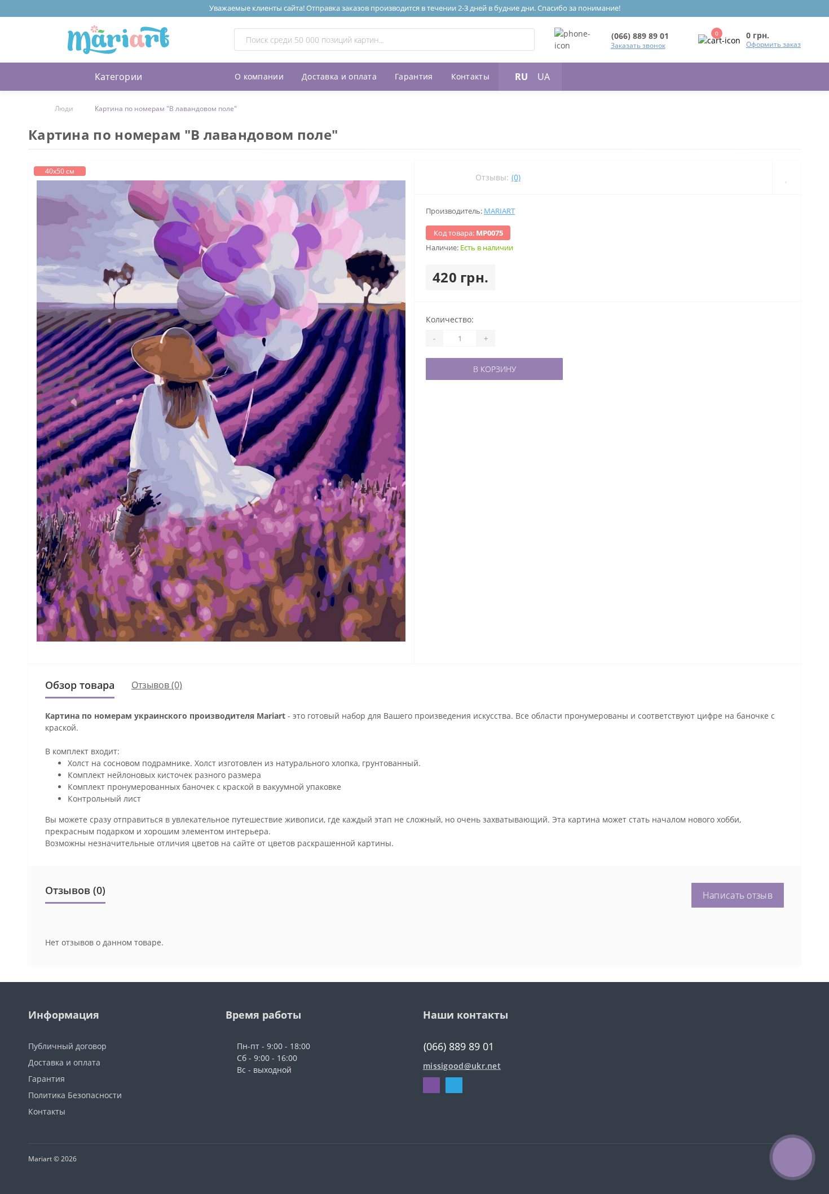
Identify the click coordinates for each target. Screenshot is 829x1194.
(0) (516, 177)
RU (521, 76)
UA (543, 76)
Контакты (470, 76)
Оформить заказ (773, 44)
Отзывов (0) (156, 685)
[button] (640, 35)
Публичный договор (67, 1046)
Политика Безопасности (75, 1095)
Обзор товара (79, 685)
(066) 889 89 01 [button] (459, 1046)
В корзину (460, 369)
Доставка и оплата (339, 76)
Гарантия (414, 76)
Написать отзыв (738, 895)
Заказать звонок (638, 45)
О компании (259, 76)
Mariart (499, 211)
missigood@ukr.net (462, 1065)
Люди (64, 108)
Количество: (450, 319)
